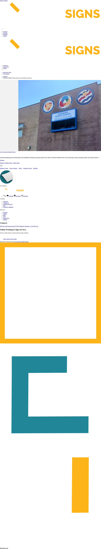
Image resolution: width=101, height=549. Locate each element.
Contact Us (6, 67)
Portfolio (5, 34)
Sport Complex (13, 168)
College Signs (16, 163)
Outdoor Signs (8, 163)
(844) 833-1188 (7, 72)
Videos (5, 36)
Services (5, 33)
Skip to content (3, 0)
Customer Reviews (8, 204)
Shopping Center (27, 168)
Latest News (6, 218)
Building (35, 168)
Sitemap (5, 219)
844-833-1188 (3, 226)
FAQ (4, 216)
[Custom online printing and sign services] (7, 237)
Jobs (4, 205)
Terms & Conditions (8, 207)
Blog (4, 215)
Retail (20, 168)
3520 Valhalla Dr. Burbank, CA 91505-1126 (27, 226)
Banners (2, 163)
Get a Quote (6, 74)
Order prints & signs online (10, 239)
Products (5, 31)
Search (5, 68)
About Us (5, 65)
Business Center (4, 168)
